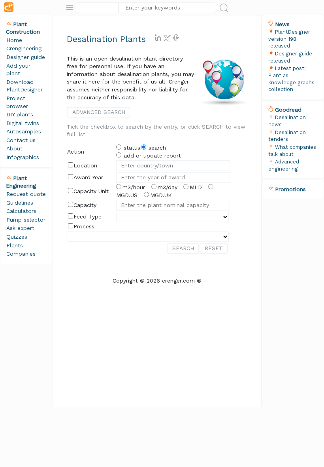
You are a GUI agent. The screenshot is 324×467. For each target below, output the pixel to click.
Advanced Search (98, 112)
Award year (88, 177)
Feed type (87, 216)
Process (83, 226)
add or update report (151, 155)
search (156, 147)
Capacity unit (91, 191)
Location (85, 165)
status (131, 147)
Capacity (84, 205)
